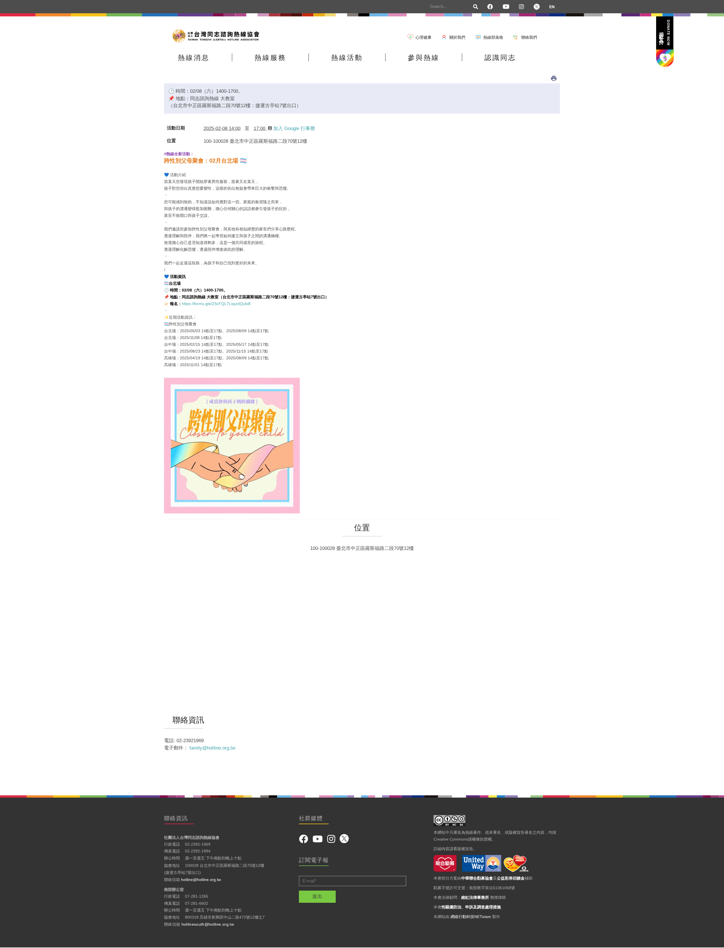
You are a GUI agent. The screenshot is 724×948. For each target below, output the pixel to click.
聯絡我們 (529, 37)
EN (552, 7)
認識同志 (500, 57)
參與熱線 (423, 57)
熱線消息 (194, 57)
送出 (317, 896)
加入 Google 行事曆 (294, 128)
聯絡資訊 (184, 720)
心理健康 (423, 37)
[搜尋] (475, 7)
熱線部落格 (493, 37)
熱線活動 (347, 57)
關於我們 (457, 37)
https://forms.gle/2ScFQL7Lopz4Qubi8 (216, 303)
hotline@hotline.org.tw (201, 879)
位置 (171, 141)
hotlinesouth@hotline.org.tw (208, 924)
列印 (553, 78)
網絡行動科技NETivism (471, 916)
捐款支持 (664, 33)
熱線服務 (270, 57)
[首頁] (218, 35)
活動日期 (176, 128)
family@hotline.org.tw (212, 748)
